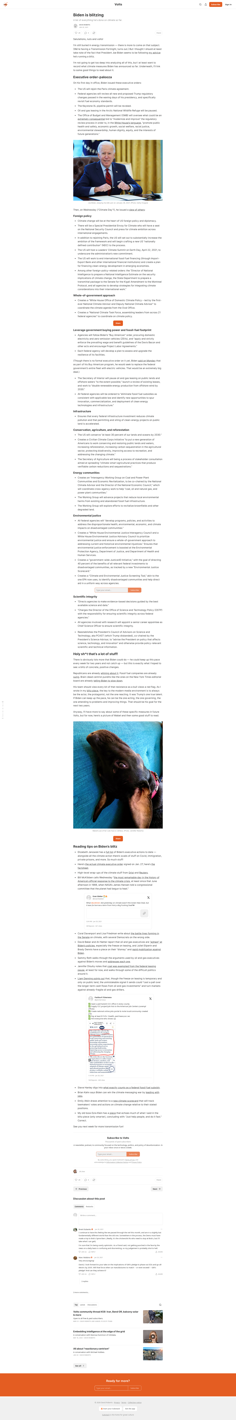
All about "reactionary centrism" (91, 1348)
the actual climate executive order (104, 864)
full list (109, 852)
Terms (123, 1402)
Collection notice (134, 1402)
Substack (106, 1415)
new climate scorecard (125, 1100)
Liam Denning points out (91, 978)
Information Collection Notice (117, 1162)
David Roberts (84, 25)
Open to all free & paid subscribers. (88, 1318)
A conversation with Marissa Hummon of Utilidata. (94, 1335)
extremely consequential (91, 119)
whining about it (109, 673)
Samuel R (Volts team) (103, 1321)
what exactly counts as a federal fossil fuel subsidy (131, 1087)
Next (155, 1189)
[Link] (70, 77)
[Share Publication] (205, 4)
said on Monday (147, 360)
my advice (154, 52)
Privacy (117, 1402)
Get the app (130, 1408)
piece (113, 1113)
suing (76, 677)
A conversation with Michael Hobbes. (89, 1352)
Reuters (143, 872)
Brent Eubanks (85, 1229)
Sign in (228, 4)
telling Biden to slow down (108, 680)
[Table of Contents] (2, 710)
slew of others (137, 209)
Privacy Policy (136, 1162)
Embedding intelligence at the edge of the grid (99, 1331)
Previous (83, 1189)
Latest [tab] (82, 1305)
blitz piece (92, 690)
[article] (118, 1318)
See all (78, 1365)
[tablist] (84, 1206)
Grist (131, 872)
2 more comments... (81, 1292)
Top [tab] (76, 1305)
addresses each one (119, 961)
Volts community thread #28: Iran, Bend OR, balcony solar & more (105, 1313)
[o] (152, 1336)
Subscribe (215, 4)
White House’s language (127, 122)
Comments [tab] (79, 1206)
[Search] (200, 4)
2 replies (84, 1281)
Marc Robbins (84, 1257)
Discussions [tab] (92, 1305)
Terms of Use (130, 1160)
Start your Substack (111, 1408)
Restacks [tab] (89, 1206)
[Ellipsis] (161, 1229)
